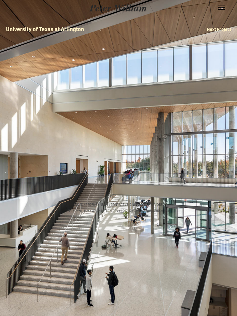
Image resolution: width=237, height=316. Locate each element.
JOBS (159, 204)
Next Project (219, 29)
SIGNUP (132, 204)
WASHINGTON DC (104, 211)
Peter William (118, 7)
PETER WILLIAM (78, 211)
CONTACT (117, 204)
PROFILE (91, 204)
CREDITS (146, 204)
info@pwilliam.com (156, 211)
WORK (78, 204)
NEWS (104, 204)
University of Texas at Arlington (45, 28)
